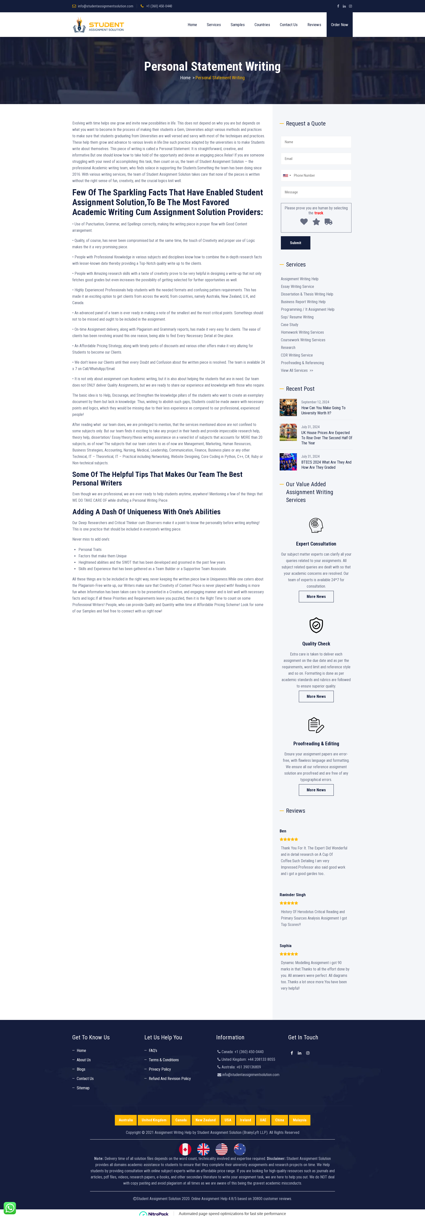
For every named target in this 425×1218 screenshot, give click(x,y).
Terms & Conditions (164, 1060)
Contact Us (289, 24)
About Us (84, 1060)
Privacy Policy (160, 1069)
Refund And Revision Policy (170, 1078)
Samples (238, 24)
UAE (263, 1120)
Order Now (339, 24)
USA (228, 1120)
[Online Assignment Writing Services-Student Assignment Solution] (98, 24)
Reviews (314, 24)
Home (192, 24)
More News (316, 596)
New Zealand (206, 1120)
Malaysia (299, 1120)
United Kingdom (154, 1120)
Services (214, 24)
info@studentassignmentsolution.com (105, 6)
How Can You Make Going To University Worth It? (323, 410)
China (279, 1120)
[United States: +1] (286, 175)
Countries (262, 24)
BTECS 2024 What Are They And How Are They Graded (326, 465)
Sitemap (83, 1088)
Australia (126, 1120)
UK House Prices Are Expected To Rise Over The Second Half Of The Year (326, 437)
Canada (181, 1120)
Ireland (245, 1120)
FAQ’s (153, 1050)
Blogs (81, 1069)
